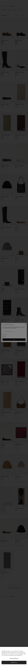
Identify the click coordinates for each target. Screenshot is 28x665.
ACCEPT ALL (14, 662)
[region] (14, 656)
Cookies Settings (14, 658)
